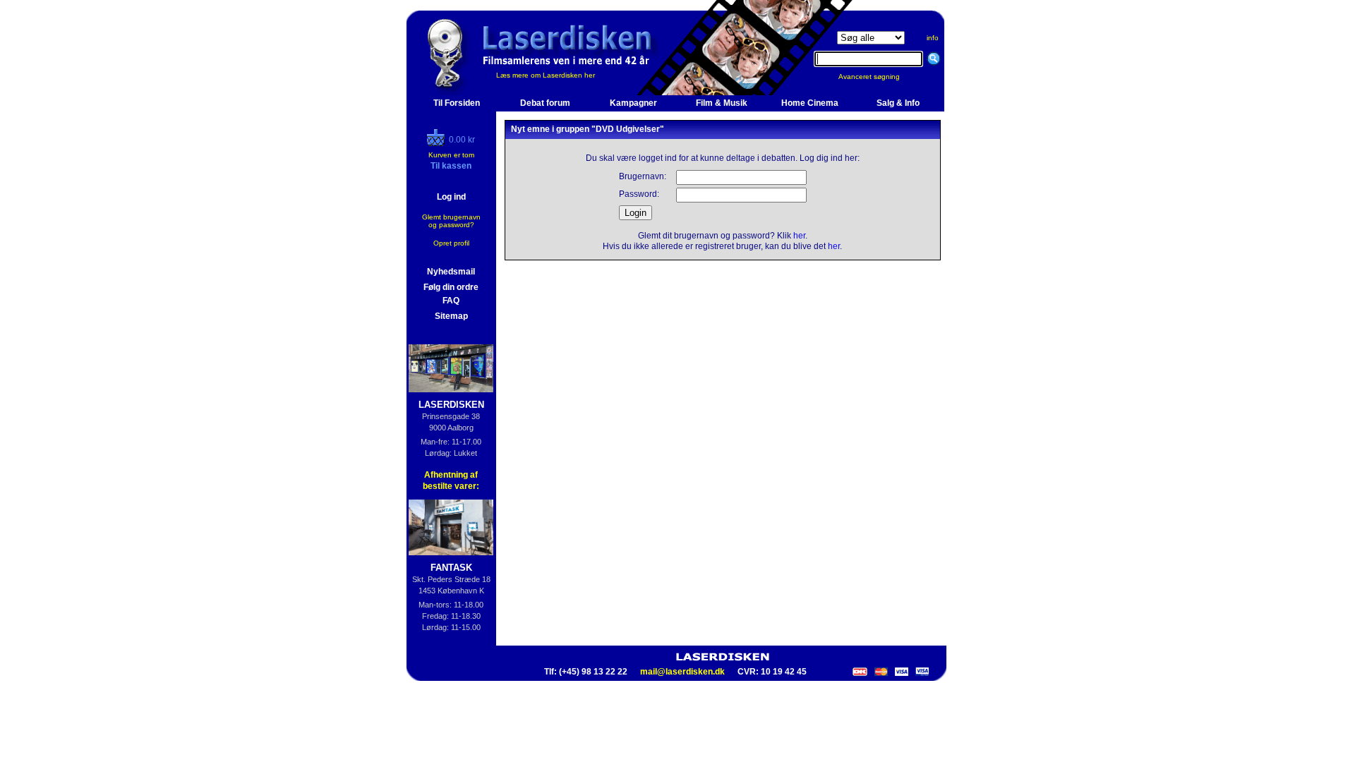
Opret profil (451, 243)
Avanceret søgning (877, 76)
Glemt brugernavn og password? (451, 221)
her (799, 236)
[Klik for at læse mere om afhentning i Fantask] (451, 527)
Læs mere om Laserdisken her (545, 75)
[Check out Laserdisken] (437, 143)
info (933, 38)
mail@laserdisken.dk (682, 672)
